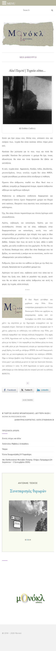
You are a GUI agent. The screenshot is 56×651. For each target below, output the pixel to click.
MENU (11, 3)
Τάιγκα (4, 449)
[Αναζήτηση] (52, 10)
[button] (4, 3)
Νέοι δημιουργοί (28, 57)
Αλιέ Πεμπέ (28, 400)
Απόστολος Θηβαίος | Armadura (15, 443)
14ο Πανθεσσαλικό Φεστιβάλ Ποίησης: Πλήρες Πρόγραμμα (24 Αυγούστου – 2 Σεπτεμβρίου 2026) (27, 460)
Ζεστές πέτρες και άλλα (11, 438)
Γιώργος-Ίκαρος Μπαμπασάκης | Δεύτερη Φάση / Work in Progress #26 (26, 415)
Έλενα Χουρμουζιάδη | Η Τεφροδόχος (17, 454)
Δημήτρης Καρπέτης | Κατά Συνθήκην (34, 420)
